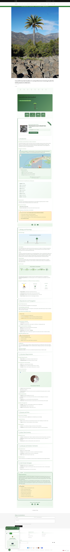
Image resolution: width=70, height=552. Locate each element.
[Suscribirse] (27, 543)
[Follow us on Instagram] (35, 225)
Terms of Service (44, 534)
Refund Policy (30, 537)
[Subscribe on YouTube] (37, 225)
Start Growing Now (33, 132)
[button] (36, 4)
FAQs (29, 534)
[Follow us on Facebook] (32, 225)
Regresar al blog (35, 510)
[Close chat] (18, 528)
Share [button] (16, 86)
